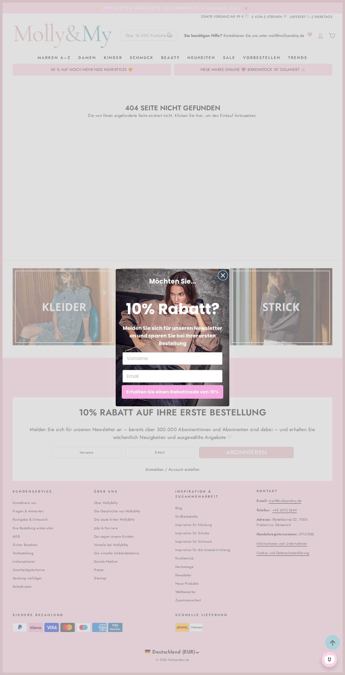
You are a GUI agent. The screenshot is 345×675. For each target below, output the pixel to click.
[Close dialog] (222, 275)
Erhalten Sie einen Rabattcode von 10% (172, 392)
